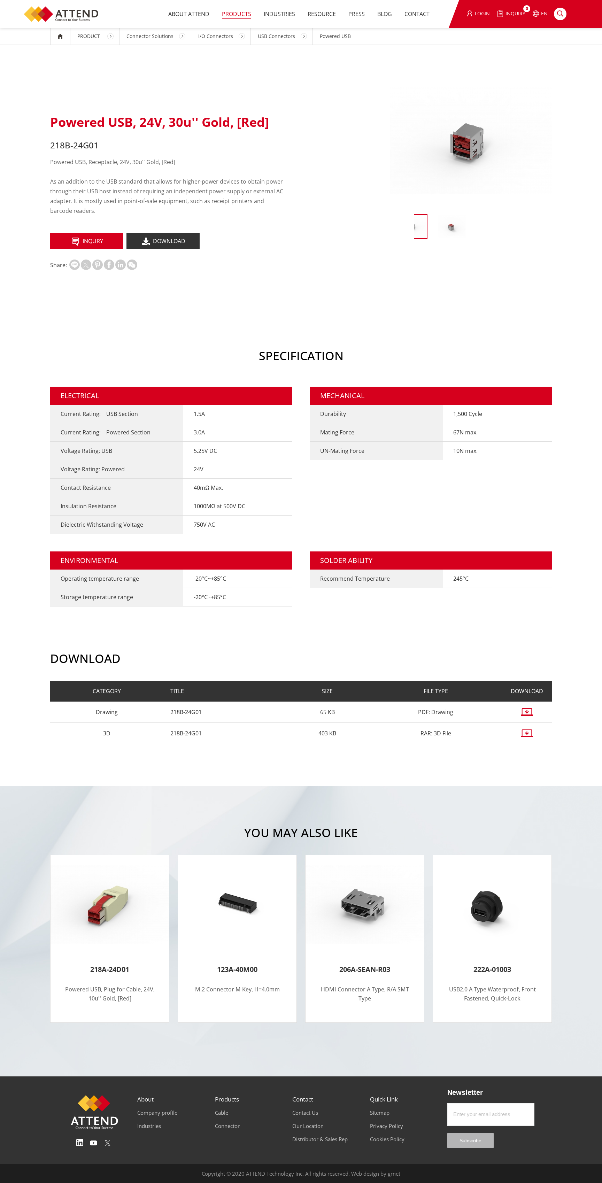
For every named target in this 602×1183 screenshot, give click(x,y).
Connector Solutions (149, 36)
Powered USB (335, 36)
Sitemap (379, 1112)
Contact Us (305, 1112)
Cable (221, 1112)
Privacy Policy (386, 1125)
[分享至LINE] (74, 265)
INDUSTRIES (279, 14)
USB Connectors (276, 36)
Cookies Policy (387, 1139)
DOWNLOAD (169, 241)
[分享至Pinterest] (97, 265)
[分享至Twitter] (86, 265)
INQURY (93, 241)
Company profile (157, 1112)
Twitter (107, 1143)
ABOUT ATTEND (188, 14)
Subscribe (470, 1140)
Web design (365, 1173)
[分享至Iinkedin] (120, 265)
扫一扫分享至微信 (132, 265)
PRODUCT (88, 36)
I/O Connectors (215, 36)
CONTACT (417, 14)
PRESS (356, 14)
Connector (227, 1125)
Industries (149, 1125)
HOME (60, 36)
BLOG (384, 14)
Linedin (80, 1143)
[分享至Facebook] (109, 265)
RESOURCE (322, 14)
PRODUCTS (236, 14)
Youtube (93, 1143)
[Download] (527, 712)
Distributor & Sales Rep (320, 1139)
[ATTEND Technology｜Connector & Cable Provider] (64, 14)
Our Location (308, 1125)
